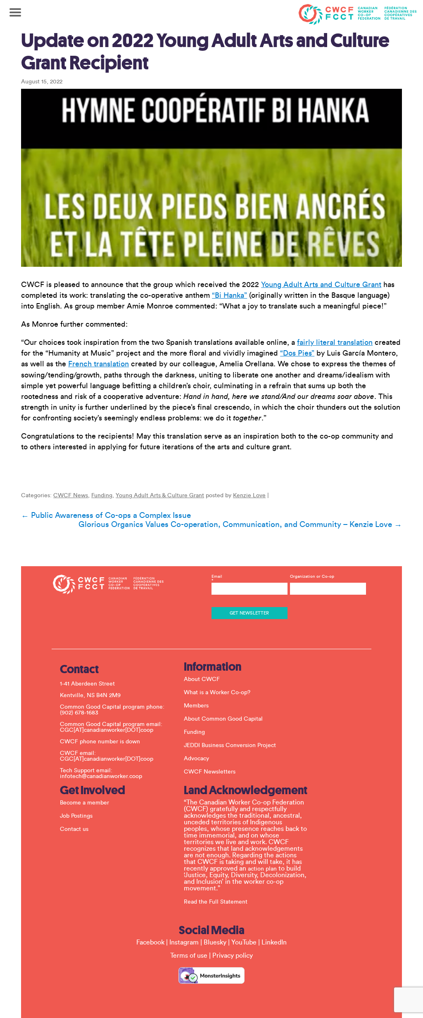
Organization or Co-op (312, 576)
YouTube (244, 942)
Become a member (84, 803)
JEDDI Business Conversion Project (230, 745)
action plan (262, 869)
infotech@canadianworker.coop (101, 776)
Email (217, 578)
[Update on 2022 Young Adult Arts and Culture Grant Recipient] (211, 178)
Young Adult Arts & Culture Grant (160, 495)
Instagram (184, 942)
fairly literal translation (335, 342)
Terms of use (188, 955)
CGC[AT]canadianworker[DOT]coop (106, 730)
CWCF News (70, 495)
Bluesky (215, 942)
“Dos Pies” (297, 353)
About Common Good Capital (223, 719)
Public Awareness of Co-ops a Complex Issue (106, 515)
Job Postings (76, 816)
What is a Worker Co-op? (217, 692)
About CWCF (202, 679)
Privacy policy (232, 955)
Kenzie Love (249, 495)
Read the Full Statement (215, 902)
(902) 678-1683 (79, 713)
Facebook (150, 942)
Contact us (74, 829)
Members (196, 706)
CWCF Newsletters (209, 772)
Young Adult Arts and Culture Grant (321, 284)
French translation (98, 364)
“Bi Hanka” (229, 295)
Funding (101, 495)
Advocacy (196, 759)
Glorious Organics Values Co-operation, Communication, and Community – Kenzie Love (240, 524)
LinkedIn (274, 942)
